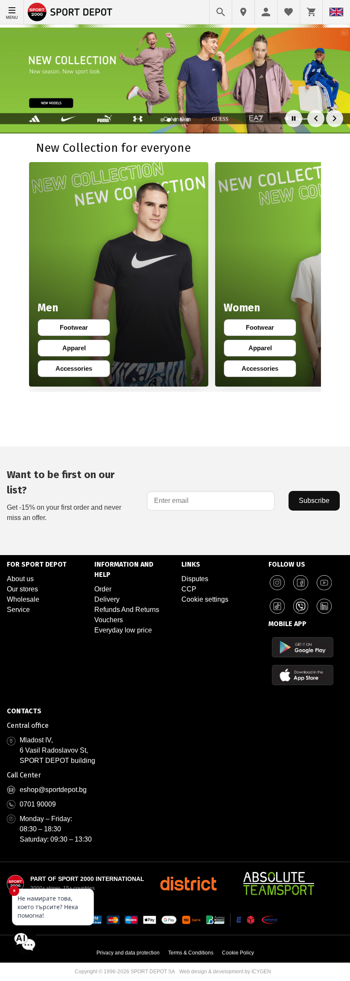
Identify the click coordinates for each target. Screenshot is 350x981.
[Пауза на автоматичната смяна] (293, 118)
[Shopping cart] (311, 12)
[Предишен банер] (315, 118)
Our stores (22, 589)
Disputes (194, 578)
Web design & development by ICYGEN (225, 972)
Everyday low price (123, 630)
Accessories (76, 370)
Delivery (107, 599)
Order (102, 589)
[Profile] (266, 12)
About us (20, 578)
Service (18, 609)
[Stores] (243, 12)
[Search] (221, 12)
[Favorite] (288, 12)
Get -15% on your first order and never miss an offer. (64, 495)
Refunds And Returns (126, 609)
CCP (188, 589)
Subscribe (314, 500)
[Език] (336, 12)
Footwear (78, 329)
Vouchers (108, 619)
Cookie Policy (238, 953)
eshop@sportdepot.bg (53, 789)
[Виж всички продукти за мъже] (118, 274)
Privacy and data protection (128, 953)
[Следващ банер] (334, 118)
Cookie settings (204, 599)
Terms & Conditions (190, 953)
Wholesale (23, 599)
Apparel (79, 350)
